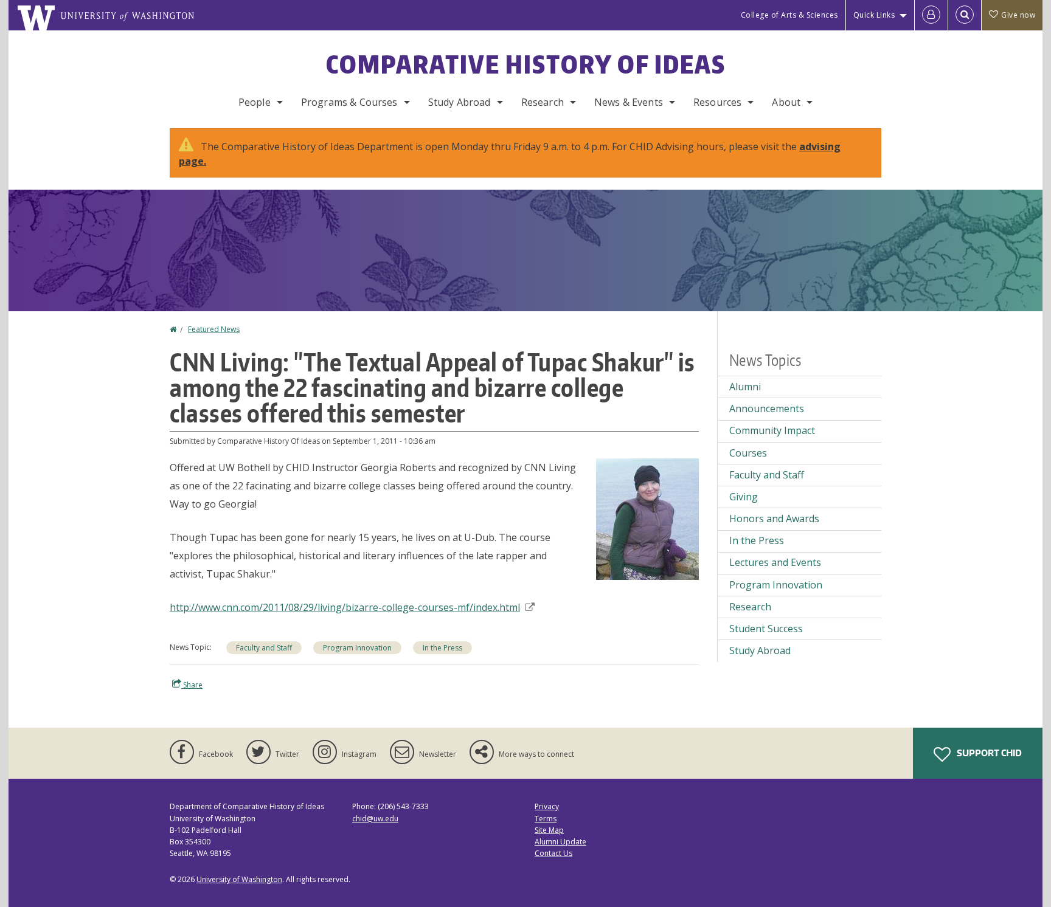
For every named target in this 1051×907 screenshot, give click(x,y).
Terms (546, 818)
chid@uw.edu (375, 818)
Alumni (745, 386)
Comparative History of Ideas (526, 64)
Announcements (766, 408)
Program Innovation (357, 648)
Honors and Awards (774, 518)
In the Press (442, 648)
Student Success (766, 628)
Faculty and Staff (264, 648)
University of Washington (239, 879)
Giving (743, 496)
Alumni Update (560, 841)
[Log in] (931, 15)
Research (542, 102)
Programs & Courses (349, 102)
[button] (647, 518)
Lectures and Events (775, 562)
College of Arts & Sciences (789, 15)
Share (192, 685)
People (254, 102)
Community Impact (772, 430)
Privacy (547, 806)
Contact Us (553, 853)
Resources (717, 102)
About (786, 102)
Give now (1018, 15)
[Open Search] (964, 15)
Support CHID (988, 753)
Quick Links (874, 15)
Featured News (214, 329)
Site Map (549, 830)
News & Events (628, 102)
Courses (748, 453)
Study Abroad (459, 102)
